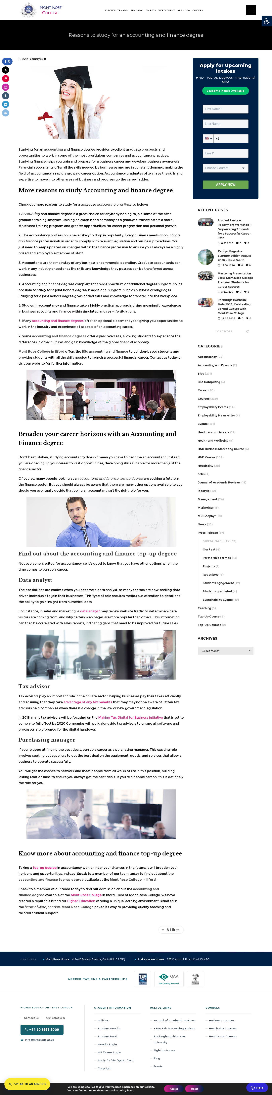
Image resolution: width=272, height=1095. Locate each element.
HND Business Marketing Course (221, 449)
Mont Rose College (86, 895)
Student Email (107, 1036)
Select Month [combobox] (210, 650)
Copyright (105, 1068)
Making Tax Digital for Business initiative (130, 717)
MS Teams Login (109, 1052)
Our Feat (209, 549)
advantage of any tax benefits (88, 702)
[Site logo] (41, 10)
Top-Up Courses (209, 625)
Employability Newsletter (216, 415)
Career (203, 390)
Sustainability (216, 541)
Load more (224, 331)
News (202, 524)
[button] (267, 21)
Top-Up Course (209, 616)
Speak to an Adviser (30, 1084)
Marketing (205, 507)
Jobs (201, 474)
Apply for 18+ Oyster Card (115, 1060)
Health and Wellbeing (213, 440)
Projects (209, 566)
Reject (194, 1088)
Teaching (204, 608)
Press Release (208, 533)
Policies (103, 1020)
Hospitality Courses (222, 1028)
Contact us (31, 1017)
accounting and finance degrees (58, 321)
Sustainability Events (218, 600)
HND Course (206, 457)
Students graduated (217, 591)
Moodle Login (107, 1044)
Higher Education (81, 901)
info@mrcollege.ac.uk (39, 1039)
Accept (174, 1088)
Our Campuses (56, 1017)
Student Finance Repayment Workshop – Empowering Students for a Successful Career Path (234, 229)
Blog (201, 373)
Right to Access (164, 1050)
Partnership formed (217, 558)
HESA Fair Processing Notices (174, 1028)
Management (207, 499)
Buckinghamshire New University (170, 1039)
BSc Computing (209, 382)
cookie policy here (121, 1090)
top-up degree (45, 868)
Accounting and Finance (215, 365)
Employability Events (213, 407)
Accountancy (207, 357)
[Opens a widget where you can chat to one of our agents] (257, 1088)
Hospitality (205, 466)
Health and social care (213, 432)
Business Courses (222, 1020)
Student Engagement (218, 583)
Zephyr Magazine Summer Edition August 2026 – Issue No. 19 (234, 255)
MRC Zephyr (207, 516)
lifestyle (203, 491)
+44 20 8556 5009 (44, 1030)
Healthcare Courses (223, 1036)
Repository (211, 574)
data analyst (90, 611)
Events (203, 424)
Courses (203, 399)
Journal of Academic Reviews (219, 482)
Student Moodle (109, 1028)
